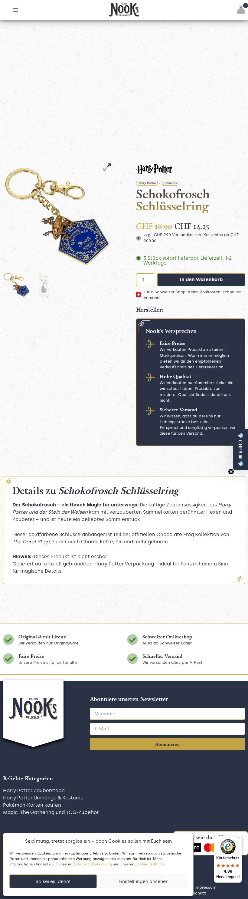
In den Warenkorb (201, 279)
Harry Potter (147, 183)
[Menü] (238, 839)
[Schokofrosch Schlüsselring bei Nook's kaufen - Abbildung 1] (57, 216)
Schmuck (170, 183)
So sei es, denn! (53, 881)
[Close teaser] (231, 472)
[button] (15, 10)
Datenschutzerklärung (92, 864)
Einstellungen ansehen (143, 881)
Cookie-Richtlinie (150, 864)
